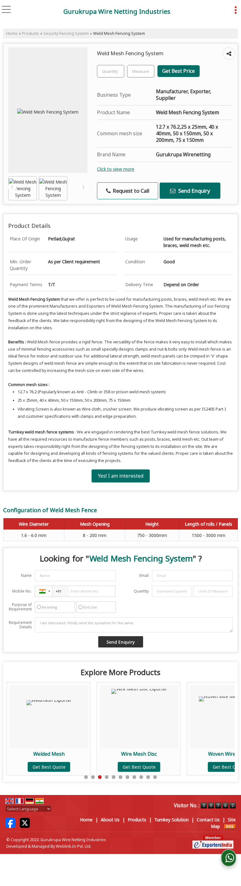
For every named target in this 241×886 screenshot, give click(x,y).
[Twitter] (25, 822)
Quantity (141, 591)
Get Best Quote (22, 767)
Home (12, 33)
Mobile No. (22, 591)
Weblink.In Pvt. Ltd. (73, 846)
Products (30, 33)
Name (26, 575)
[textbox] (140, 71)
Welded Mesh (22, 754)
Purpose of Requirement (20, 607)
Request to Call (130, 190)
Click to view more (115, 169)
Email (144, 575)
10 (148, 777)
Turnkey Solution (171, 820)
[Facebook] (10, 822)
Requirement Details (20, 624)
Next (83, 187)
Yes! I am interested (120, 476)
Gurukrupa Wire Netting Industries (116, 11)
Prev (12, 187)
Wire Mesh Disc (112, 754)
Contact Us (208, 820)
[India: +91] (43, 591)
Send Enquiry (193, 190)
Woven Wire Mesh (202, 754)
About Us (110, 820)
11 (155, 777)
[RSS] (230, 826)
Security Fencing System (66, 33)
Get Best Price (178, 71)
